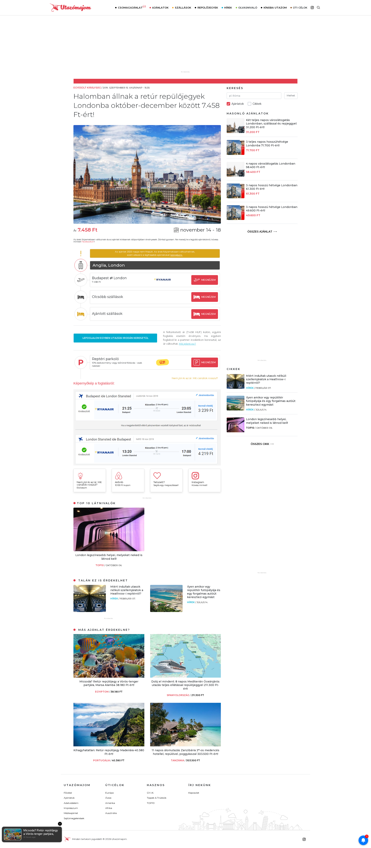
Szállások (183, 7)
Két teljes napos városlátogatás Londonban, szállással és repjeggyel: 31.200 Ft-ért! (271, 123)
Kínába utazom (275, 7)
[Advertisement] (185, 46)
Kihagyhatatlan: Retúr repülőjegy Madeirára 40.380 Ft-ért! (108, 751)
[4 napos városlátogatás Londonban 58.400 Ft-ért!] (235, 175)
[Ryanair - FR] (162, 283)
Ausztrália (111, 813)
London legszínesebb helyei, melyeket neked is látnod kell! (108, 556)
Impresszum (71, 808)
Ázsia (108, 797)
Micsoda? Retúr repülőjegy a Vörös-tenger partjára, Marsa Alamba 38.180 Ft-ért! (108, 683)
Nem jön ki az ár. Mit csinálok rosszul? (195, 378)
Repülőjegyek (207, 7)
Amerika (110, 803)
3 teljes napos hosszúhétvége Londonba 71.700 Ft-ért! (267, 143)
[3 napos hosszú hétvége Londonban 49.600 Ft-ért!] (235, 219)
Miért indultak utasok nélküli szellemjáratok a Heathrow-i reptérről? (126, 590)
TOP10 (99, 565)
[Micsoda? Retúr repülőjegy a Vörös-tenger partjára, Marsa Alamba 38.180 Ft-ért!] (108, 676)
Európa (109, 792)
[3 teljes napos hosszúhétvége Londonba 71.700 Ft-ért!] (235, 154)
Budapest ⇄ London (109, 278)
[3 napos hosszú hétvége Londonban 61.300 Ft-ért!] (235, 197)
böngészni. (176, 254)
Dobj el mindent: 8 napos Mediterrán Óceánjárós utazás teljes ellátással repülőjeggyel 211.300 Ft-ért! (185, 685)
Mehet (291, 95)
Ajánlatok (160, 7)
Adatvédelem (71, 803)
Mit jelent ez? (187, 343)
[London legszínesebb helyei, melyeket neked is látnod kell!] (108, 550)
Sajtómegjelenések (74, 818)
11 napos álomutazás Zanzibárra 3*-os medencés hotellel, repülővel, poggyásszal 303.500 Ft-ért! (185, 751)
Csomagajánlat (132, 7)
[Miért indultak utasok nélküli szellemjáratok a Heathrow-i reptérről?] (89, 611)
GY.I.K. (150, 792)
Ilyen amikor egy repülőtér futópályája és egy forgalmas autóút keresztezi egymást (203, 592)
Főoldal (68, 792)
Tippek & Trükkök (156, 797)
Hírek (228, 7)
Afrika (108, 808)
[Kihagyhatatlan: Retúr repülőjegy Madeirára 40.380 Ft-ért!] (108, 745)
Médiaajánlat (71, 813)
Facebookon (88, 241)
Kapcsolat (193, 792)
